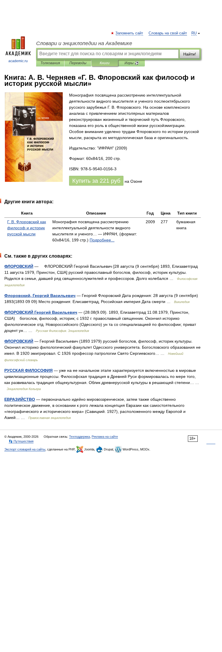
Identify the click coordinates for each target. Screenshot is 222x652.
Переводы (77, 63)
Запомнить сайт (129, 33)
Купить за (96, 181)
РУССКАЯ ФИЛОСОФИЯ (28, 370)
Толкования (50, 63)
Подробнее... (102, 240)
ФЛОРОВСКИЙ (18, 266)
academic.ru (18, 61)
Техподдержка (79, 436)
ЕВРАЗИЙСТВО (19, 399)
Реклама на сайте (105, 436)
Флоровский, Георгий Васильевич (39, 295)
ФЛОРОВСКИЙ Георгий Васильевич (40, 312)
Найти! (189, 54)
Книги (105, 63)
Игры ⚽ (132, 63)
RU (194, 33)
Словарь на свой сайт (168, 33)
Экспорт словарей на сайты (24, 449)
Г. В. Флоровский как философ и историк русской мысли (26, 227)
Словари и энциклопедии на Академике (84, 43)
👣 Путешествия (21, 441)
